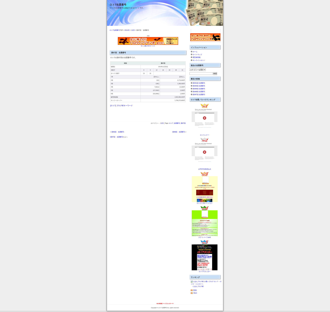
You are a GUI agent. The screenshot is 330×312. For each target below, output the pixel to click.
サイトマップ (197, 54)
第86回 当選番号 (118, 132)
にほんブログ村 (198, 286)
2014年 (127, 30)
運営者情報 (196, 57)
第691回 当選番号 (199, 83)
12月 (133, 30)
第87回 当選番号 (116, 137)
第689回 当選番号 (199, 89)
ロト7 (171, 123)
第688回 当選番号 (199, 92)
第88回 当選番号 (178, 132)
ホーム (195, 52)
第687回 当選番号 (199, 94)
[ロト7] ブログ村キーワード (121, 106)
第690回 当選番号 (199, 86)
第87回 (183, 123)
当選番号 (177, 123)
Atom (195, 293)
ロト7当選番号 (118, 4)
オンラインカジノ (199, 60)
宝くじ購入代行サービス (148, 46)
